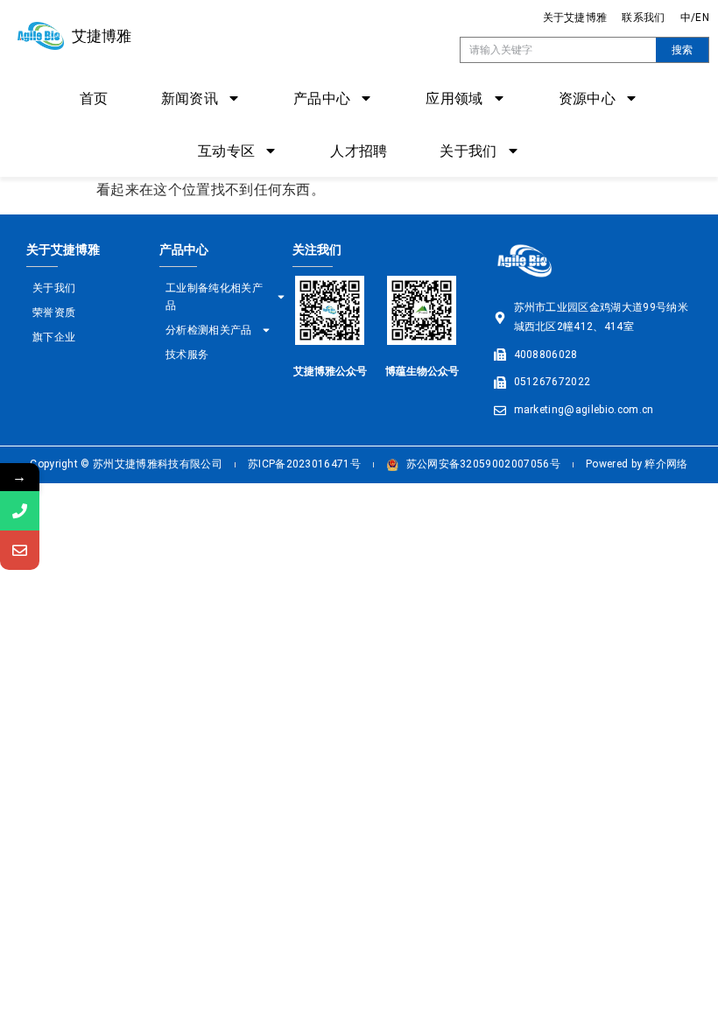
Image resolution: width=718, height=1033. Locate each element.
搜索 (682, 50)
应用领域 (454, 97)
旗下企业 (53, 336)
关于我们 (468, 150)
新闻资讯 (189, 97)
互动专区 (226, 150)
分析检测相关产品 (208, 329)
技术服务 (186, 354)
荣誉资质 (53, 312)
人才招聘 (358, 150)
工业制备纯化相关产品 (214, 296)
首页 (94, 97)
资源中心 (587, 97)
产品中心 (321, 97)
